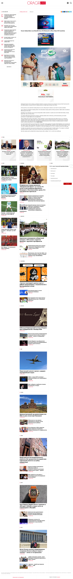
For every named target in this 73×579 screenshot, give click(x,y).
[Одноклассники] (61, 11)
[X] (64, 11)
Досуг (22, 482)
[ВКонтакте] (62, 11)
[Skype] (69, 11)
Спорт (3, 163)
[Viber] (67, 11)
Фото (21, 527)
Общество (31, 11)
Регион (22, 392)
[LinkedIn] (65, 11)
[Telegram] (71, 11)
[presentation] (69, 137)
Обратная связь (15, 577)
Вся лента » (9, 66)
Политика (22, 163)
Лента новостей (5, 11)
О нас (18, 577)
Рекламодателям (21, 577)
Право (22, 435)
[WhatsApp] (68, 11)
